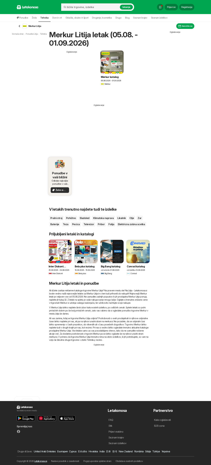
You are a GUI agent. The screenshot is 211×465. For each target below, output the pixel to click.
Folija (111, 224)
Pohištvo (71, 218)
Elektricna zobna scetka (131, 224)
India (101, 451)
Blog (127, 17)
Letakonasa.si (40, 461)
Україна (166, 451)
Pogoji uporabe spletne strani (97, 461)
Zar (139, 218)
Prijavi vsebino (115, 431)
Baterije (54, 224)
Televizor (89, 224)
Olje (131, 218)
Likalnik (121, 218)
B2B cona (159, 425)
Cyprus (72, 451)
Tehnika (91, 340)
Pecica (76, 224)
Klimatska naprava (103, 218)
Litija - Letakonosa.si (137, 290)
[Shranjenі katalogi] (160, 7)
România (138, 451)
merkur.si (109, 321)
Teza (65, 224)
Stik (110, 425)
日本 (108, 451)
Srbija (148, 451)
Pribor (101, 224)
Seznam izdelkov (159, 17)
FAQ (110, 419)
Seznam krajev (140, 17)
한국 (114, 451)
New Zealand (126, 451)
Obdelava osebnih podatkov (129, 461)
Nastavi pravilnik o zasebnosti (65, 461)
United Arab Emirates (45, 451)
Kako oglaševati (162, 419)
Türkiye (156, 451)
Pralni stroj (56, 218)
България (62, 451)
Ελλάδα (82, 451)
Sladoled (84, 218)
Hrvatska (93, 451)
